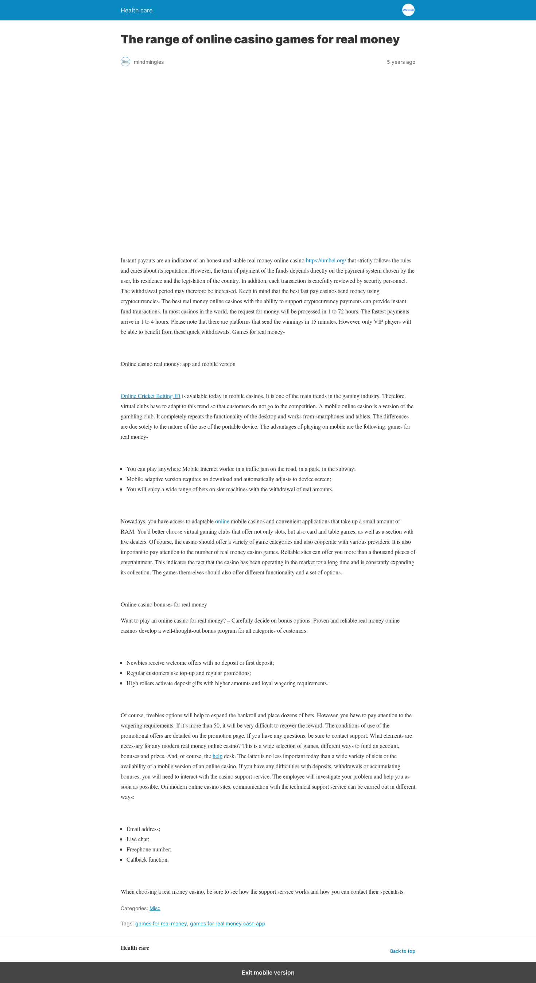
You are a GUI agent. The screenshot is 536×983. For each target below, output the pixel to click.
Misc (154, 908)
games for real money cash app (227, 923)
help (217, 756)
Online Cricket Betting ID (150, 395)
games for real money (161, 923)
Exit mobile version (268, 972)
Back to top (402, 951)
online (222, 521)
